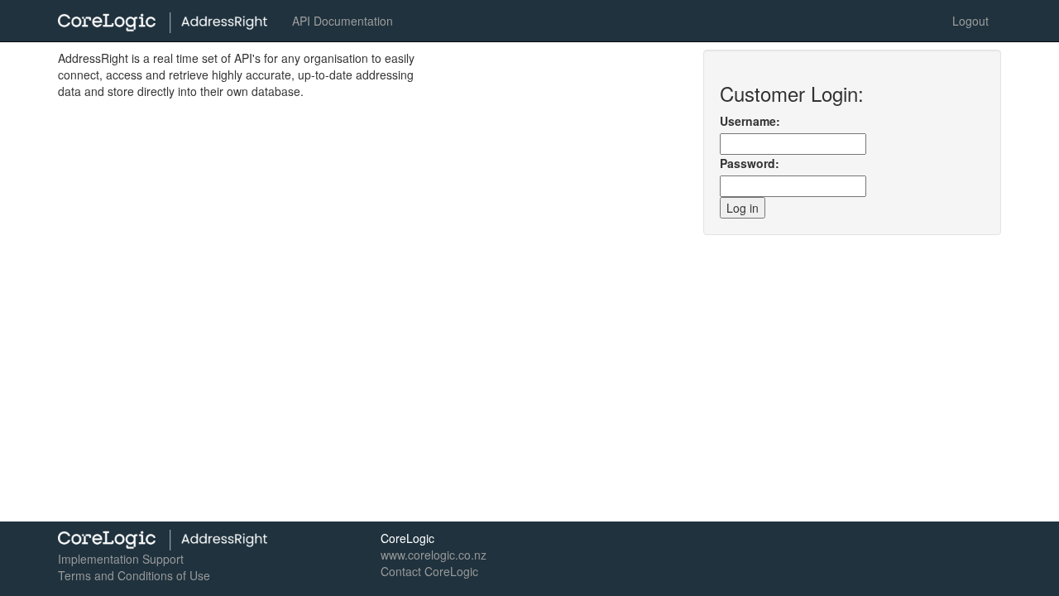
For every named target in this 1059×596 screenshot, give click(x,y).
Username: (750, 121)
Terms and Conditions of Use (134, 575)
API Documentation (342, 20)
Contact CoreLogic (429, 571)
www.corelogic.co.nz (433, 554)
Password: (749, 163)
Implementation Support (121, 558)
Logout (970, 20)
